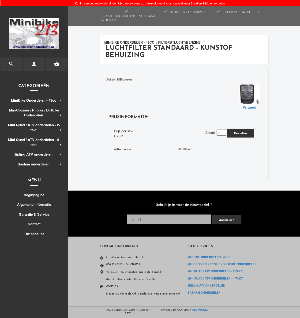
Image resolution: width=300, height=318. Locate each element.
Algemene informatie (34, 204)
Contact (34, 223)
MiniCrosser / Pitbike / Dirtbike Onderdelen (34, 112)
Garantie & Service (34, 214)
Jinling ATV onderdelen (33, 154)
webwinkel (199, 310)
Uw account (34, 233)
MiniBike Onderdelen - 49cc (33, 100)
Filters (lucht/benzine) (180, 42)
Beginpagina (34, 194)
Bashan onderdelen (33, 164)
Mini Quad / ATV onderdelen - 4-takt (34, 142)
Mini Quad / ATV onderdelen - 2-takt (34, 127)
